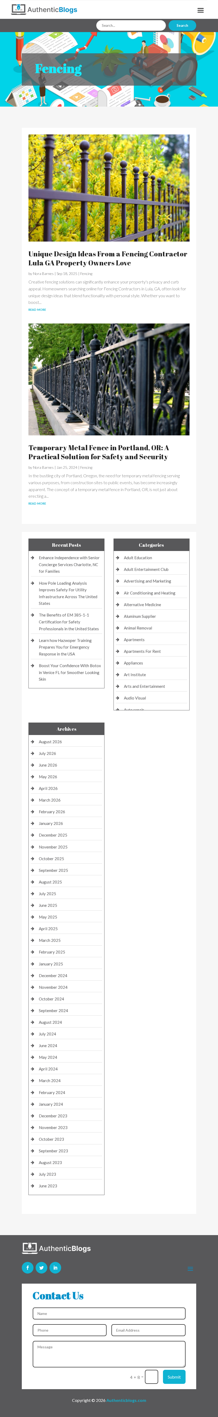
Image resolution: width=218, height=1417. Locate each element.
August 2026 (50, 741)
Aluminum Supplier (140, 616)
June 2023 (48, 1185)
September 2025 (53, 870)
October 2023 (51, 1139)
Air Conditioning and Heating (149, 593)
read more (37, 309)
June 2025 (48, 905)
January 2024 (51, 1104)
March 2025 (50, 940)
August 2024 (50, 1022)
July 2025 (47, 893)
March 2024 (50, 1080)
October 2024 (51, 998)
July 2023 (47, 1174)
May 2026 (48, 776)
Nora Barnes (43, 273)
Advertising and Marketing (147, 581)
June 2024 (48, 1045)
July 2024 (47, 1033)
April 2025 (48, 928)
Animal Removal (138, 628)
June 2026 (48, 765)
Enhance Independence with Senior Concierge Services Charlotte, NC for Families (69, 564)
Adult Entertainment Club (146, 569)
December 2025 (53, 835)
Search (182, 25)
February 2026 (52, 811)
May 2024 (48, 1057)
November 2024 (53, 987)
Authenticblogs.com (126, 1400)
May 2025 (48, 917)
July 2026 (47, 753)
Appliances (133, 663)
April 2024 (48, 1068)
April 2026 (48, 788)
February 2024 (52, 1092)
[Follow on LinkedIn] (55, 1268)
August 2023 (50, 1162)
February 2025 (52, 952)
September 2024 (53, 1010)
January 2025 (51, 963)
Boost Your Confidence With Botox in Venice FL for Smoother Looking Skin (70, 672)
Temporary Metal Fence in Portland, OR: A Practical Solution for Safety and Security (98, 452)
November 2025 (53, 847)
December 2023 (53, 1115)
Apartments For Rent (142, 651)
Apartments (134, 639)
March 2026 (50, 800)
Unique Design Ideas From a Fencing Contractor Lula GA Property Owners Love (107, 258)
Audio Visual (135, 698)
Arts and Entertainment (144, 686)
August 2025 (50, 882)
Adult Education (138, 557)
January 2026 (51, 823)
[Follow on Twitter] (41, 1268)
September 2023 (53, 1150)
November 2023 (53, 1127)
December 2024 (53, 975)
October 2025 (51, 858)
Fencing (86, 273)
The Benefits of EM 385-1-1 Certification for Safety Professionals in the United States (69, 622)
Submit (174, 1376)
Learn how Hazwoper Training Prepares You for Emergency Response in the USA (65, 647)
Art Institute (135, 674)
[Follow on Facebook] (27, 1268)
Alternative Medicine (142, 604)
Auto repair (134, 709)
